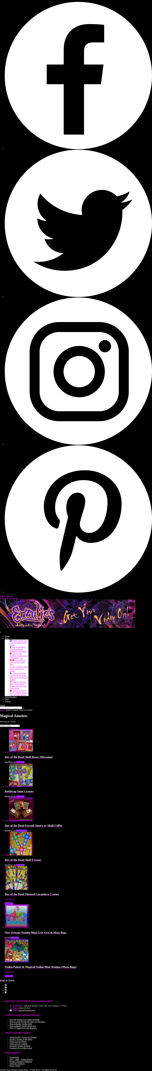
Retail (19, 1028)
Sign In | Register (6, 596)
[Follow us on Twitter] (78, 296)
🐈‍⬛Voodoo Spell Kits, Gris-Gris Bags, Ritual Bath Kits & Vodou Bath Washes (19, 676)
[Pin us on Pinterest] (78, 592)
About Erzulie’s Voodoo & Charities (23, 1037)
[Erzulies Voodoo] (67, 627)
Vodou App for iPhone (18, 1042)
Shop (7, 638)
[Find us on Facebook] (78, 149)
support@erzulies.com (26, 1010)
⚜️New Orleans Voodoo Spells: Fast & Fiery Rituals (19, 669)
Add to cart (9, 903)
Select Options (21, 831)
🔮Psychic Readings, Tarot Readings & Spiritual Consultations (18, 649)
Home (7, 636)
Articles (8, 701)
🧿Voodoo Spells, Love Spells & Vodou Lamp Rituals (19, 643)
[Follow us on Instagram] (78, 444)
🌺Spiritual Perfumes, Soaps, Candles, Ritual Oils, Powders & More (18, 693)
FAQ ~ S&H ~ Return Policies (21, 1059)
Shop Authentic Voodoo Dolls (21, 1024)
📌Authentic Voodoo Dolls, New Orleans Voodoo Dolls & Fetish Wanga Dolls (18, 685)
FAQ (7, 699)
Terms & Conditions (17, 1064)
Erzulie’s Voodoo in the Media (21, 1039)
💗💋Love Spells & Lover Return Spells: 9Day (17, 662)
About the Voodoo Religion (20, 1046)
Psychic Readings (30, 1028)
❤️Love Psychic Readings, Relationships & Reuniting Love (19, 656)
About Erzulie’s (11, 697)
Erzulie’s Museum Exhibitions (21, 1062)
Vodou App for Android (18, 1044)
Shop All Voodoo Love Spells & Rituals (25, 1020)
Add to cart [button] (20, 762)
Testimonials (14, 1057)
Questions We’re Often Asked (21, 1048)
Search (2, 705)
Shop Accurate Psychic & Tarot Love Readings (27, 1022)
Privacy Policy (15, 1066)
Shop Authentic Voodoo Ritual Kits (23, 1026)
